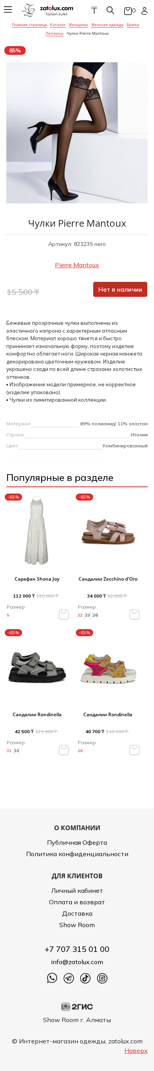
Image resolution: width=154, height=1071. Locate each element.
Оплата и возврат (77, 902)
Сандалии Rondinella (37, 714)
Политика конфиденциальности (77, 854)
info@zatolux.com (77, 962)
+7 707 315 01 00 (77, 949)
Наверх (136, 1050)
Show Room (77, 925)
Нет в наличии (120, 289)
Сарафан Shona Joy (37, 579)
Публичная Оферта (77, 842)
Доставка (77, 913)
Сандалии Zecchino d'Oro (108, 579)
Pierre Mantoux (77, 265)
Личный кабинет (77, 890)
